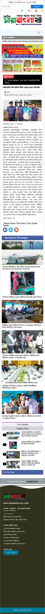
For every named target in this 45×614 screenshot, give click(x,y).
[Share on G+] (16, 229)
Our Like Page (8, 472)
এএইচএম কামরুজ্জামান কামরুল (11, 528)
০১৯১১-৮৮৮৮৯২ (8, 514)
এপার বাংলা (24, 80)
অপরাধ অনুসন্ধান (13, 80)
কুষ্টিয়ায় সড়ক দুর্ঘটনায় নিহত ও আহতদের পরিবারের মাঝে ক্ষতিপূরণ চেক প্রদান (21, 326)
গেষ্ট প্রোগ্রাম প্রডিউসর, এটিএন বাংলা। (14, 544)
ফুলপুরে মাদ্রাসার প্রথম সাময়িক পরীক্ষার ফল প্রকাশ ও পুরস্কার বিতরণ (21, 417)
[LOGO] (14, 496)
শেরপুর (7, 83)
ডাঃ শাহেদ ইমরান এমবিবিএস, (11, 541)
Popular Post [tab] (22, 428)
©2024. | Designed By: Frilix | (22, 610)
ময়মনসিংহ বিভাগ (34, 80)
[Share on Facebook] (5, 229)
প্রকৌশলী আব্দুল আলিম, (10, 535)
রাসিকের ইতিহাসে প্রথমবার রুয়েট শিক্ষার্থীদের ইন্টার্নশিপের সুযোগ (19, 387)
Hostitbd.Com (32, 482)
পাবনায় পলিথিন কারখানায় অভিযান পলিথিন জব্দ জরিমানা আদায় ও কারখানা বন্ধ (20, 356)
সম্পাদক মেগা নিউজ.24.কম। (11, 538)
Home (9, 77)
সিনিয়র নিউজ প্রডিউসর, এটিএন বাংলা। (14, 532)
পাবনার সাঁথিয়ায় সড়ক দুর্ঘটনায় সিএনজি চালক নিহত (22, 297)
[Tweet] (11, 229)
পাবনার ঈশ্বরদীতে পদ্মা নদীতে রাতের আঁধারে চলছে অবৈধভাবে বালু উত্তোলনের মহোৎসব (21, 268)
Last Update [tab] (22, 424)
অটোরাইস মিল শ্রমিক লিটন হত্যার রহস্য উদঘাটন (21, 87)
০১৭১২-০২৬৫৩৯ (11, 552)
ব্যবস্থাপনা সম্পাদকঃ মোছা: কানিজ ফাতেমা (15, 520)
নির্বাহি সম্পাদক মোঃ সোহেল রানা (12, 517)
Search (37, 7)
